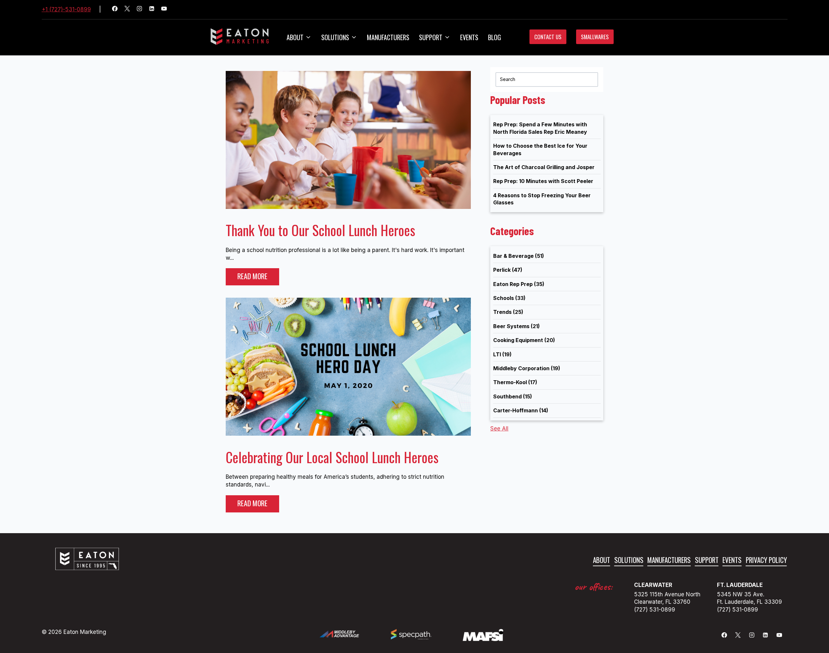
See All (499, 428)
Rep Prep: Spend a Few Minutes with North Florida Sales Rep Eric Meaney (540, 128)
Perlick (507, 270)
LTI (502, 354)
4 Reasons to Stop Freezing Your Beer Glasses (542, 199)
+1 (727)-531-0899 (66, 9)
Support (707, 560)
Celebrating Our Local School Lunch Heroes (332, 457)
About (295, 37)
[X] (129, 10)
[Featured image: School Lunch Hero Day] (348, 433)
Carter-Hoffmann (520, 410)
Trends (508, 312)
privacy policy (766, 560)
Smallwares (595, 37)
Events (469, 37)
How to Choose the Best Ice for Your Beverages (540, 149)
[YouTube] (166, 10)
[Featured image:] (348, 207)
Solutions (335, 37)
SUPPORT (430, 37)
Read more (252, 276)
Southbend (512, 396)
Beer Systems (516, 326)
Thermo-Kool (515, 382)
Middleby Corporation (526, 368)
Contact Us (548, 37)
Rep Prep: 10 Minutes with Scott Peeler (543, 181)
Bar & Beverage (518, 256)
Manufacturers (388, 37)
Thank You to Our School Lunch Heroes (320, 230)
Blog (494, 37)
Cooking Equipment (524, 340)
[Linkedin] (154, 10)
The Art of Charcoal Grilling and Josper (544, 167)
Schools (509, 298)
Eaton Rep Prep (518, 284)
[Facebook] (117, 10)
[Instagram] (142, 10)
